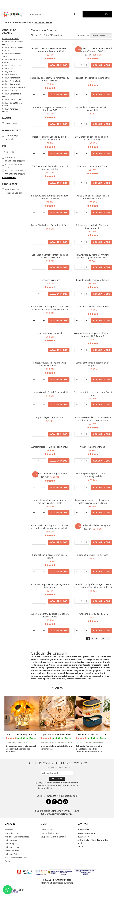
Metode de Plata (11, 850)
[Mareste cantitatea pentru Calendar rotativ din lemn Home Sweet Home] (86, 404)
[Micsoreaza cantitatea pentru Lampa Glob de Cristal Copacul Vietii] (34, 404)
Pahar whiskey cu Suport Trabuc (93, 166)
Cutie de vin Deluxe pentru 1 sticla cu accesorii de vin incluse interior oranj (50, 308)
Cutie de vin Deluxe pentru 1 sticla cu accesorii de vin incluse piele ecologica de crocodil (50, 526)
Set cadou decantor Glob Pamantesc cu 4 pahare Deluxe (49, 79)
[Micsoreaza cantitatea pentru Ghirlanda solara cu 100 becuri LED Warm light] (77, 124)
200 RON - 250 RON (13, 174)
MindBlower (10, 189)
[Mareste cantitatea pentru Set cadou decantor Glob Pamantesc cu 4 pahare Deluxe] (44, 94)
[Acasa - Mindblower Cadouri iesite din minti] (12, 14)
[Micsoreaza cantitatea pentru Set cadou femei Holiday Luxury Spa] (77, 542)
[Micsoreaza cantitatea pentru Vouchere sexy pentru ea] (77, 460)
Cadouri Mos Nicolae (11, 65)
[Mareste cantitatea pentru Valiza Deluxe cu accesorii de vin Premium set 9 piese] (86, 212)
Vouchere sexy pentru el (50, 333)
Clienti (45, 823)
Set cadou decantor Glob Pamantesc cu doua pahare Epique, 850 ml (49, 50)
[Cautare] (75, 14)
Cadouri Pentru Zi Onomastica (10, 110)
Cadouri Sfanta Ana (10, 90)
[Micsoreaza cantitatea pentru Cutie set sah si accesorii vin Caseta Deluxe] (34, 571)
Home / (8, 22)
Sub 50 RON (10, 157)
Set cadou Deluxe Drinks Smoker (93, 306)
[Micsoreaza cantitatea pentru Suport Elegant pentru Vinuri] (34, 434)
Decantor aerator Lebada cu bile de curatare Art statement (50, 138)
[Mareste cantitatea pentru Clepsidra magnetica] (44, 294)
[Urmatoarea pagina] (108, 638)
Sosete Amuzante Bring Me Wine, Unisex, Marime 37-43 (49, 364)
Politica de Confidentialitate (16, 836)
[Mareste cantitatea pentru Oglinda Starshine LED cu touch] (86, 571)
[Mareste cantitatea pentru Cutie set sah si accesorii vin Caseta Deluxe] (44, 571)
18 (103, 638)
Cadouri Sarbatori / (23, 22)
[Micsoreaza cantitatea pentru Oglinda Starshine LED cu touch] (77, 571)
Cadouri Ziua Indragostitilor (8, 70)
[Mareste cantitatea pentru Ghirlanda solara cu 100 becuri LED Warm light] (86, 124)
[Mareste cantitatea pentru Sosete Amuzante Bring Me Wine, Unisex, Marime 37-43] (44, 379)
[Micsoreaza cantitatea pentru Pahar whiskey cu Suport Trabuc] (77, 183)
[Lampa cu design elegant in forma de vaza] (21, 713)
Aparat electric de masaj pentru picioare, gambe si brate (50, 501)
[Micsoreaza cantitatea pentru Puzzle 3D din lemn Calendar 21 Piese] (34, 242)
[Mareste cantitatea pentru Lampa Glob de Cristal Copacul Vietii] (44, 404)
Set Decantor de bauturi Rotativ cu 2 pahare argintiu (50, 167)
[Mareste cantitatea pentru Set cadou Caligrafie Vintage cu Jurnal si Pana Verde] (44, 601)
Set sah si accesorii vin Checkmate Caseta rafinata (93, 226)
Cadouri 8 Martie (9, 74)
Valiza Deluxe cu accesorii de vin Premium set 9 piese (93, 197)
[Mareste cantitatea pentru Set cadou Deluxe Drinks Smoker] (86, 320)
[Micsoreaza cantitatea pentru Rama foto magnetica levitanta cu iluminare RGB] (34, 124)
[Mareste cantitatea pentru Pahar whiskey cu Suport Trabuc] (86, 183)
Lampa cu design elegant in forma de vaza (26, 734)
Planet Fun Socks (12, 192)
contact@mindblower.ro (59, 813)
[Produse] (87, 15)
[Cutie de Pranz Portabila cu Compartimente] (92, 713)
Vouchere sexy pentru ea (92, 446)
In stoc (8, 139)
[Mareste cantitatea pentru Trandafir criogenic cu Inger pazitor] (86, 94)
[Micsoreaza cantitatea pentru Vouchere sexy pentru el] (34, 350)
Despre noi (9, 829)
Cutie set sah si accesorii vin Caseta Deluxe (50, 556)
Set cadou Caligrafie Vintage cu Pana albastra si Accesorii (50, 256)
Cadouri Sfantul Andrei (12, 84)
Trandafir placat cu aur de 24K (92, 613)
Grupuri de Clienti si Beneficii (53, 836)
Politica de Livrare (12, 847)
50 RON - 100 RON (13, 161)
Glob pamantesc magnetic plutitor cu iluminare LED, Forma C (92, 334)
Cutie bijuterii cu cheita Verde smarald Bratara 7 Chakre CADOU (92, 50)
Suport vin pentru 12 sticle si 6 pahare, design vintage (50, 615)
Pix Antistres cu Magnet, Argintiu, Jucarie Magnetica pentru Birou (92, 256)
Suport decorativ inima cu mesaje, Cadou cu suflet (66, 734)
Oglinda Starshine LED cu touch (92, 554)
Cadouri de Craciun (10, 38)
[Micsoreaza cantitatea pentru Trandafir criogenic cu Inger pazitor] (77, 94)
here (50, 788)
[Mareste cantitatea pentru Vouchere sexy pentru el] (44, 350)
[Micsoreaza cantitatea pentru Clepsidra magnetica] (34, 294)
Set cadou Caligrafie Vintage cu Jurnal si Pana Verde (50, 586)
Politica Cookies (11, 840)
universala (9, 123)
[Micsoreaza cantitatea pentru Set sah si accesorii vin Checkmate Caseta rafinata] (77, 242)
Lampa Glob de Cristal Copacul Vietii (50, 392)
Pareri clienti (46, 829)
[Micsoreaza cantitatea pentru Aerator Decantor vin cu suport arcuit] (34, 460)
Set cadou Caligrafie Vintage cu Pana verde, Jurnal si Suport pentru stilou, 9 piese (93, 586)
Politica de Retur (11, 854)
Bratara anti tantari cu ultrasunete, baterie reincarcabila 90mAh (92, 501)
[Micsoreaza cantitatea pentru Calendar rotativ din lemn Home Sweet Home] (77, 404)
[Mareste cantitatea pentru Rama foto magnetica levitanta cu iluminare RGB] (44, 124)
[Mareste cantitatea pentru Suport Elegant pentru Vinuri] (44, 434)
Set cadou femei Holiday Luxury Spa (92, 525)
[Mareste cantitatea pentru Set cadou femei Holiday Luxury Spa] (86, 542)
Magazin (9, 823)
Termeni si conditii (12, 833)
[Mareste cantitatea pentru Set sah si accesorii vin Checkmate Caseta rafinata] (86, 242)
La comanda (10, 135)
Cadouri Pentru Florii (11, 77)
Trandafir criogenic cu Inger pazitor (92, 77)
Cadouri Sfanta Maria (11, 99)
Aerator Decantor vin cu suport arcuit (49, 446)
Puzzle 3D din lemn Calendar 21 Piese (50, 225)
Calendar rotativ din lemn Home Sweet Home (92, 393)
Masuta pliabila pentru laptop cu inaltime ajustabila (92, 475)
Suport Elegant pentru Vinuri (50, 417)
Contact (7, 861)
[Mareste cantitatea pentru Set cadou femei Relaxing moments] (44, 487)
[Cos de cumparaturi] (106, 14)
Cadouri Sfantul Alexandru (13, 87)
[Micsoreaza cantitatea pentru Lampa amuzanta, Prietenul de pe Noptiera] (77, 379)
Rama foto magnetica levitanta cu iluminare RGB (49, 108)
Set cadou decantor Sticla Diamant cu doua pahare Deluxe (50, 197)
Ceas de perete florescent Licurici (92, 280)
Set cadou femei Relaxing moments (49, 473)
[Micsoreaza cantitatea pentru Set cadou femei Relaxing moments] (34, 487)
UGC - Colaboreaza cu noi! (15, 857)
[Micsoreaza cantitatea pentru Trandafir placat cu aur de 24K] (77, 630)
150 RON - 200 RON (13, 170)
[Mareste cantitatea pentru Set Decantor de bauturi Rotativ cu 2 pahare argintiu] (44, 183)
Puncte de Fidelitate (49, 833)
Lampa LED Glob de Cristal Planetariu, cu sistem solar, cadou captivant (92, 419)
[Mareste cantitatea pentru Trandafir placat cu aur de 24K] (86, 630)
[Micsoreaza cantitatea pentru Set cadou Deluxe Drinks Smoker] (77, 320)
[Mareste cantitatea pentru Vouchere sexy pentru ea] (86, 460)
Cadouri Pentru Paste (11, 81)
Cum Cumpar (10, 843)
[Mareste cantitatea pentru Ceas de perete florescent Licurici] (86, 294)
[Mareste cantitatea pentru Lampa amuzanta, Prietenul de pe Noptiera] (86, 379)
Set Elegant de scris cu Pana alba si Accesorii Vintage (92, 138)
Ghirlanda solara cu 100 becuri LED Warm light (92, 108)
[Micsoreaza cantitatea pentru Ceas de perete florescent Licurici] (77, 294)
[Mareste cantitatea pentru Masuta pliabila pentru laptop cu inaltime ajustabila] (86, 487)
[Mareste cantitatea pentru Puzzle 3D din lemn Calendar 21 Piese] (44, 242)
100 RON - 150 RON (13, 164)
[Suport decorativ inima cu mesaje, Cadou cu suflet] (57, 713)
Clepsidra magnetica (50, 280)
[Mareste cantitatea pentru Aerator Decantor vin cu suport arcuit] (44, 460)
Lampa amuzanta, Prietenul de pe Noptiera (93, 364)
